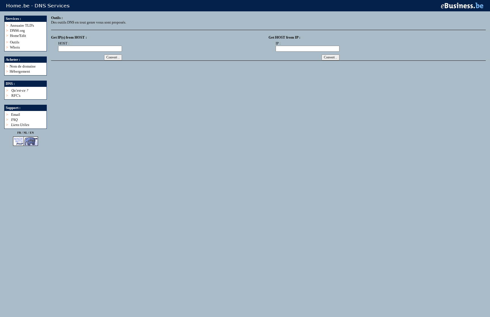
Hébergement (20, 71)
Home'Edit (18, 35)
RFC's (15, 95)
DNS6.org (17, 30)
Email (15, 114)
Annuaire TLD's (22, 25)
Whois (15, 47)
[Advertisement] (154, 78)
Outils (14, 42)
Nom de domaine (23, 66)
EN (32, 132)
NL (25, 132)
